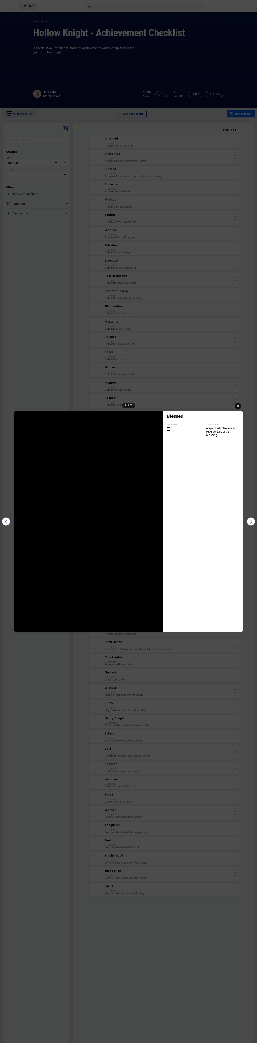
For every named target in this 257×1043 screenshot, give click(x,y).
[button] (6, 521)
